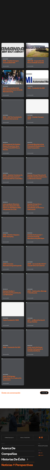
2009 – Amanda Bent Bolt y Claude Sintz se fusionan (36, 265)
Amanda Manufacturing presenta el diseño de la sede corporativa (35, 146)
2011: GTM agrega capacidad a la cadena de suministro (12, 378)
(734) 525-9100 (27, 437)
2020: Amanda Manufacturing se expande (12, 265)
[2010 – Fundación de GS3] (12, 330)
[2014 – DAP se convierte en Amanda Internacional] (12, 100)
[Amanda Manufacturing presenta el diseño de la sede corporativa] (37, 127)
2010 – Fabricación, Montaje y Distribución (36, 292)
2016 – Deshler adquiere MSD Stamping (11, 235)
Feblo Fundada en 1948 (11, 320)
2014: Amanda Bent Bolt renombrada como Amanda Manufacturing (12, 90)
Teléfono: (22, 437)
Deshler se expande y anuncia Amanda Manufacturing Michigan (35, 236)
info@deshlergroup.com (9, 437)
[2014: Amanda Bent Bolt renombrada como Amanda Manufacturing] (12, 71)
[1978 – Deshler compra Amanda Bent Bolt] (12, 44)
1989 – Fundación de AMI (36, 88)
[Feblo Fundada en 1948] (12, 309)
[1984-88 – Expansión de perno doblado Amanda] (37, 44)
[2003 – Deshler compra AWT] (37, 106)
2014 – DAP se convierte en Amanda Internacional (12, 118)
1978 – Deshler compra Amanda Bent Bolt (11, 62)
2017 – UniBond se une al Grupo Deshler (36, 321)
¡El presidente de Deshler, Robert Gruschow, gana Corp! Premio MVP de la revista (11, 147)
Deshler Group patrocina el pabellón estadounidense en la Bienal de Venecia (37, 176)
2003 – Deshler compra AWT (35, 118)
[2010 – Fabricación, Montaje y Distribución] (37, 274)
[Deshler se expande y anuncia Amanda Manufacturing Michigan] (37, 218)
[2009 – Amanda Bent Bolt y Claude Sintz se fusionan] (37, 246)
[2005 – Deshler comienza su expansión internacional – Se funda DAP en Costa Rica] (12, 158)
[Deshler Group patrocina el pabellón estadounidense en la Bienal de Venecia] (37, 158)
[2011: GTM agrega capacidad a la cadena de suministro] (12, 359)
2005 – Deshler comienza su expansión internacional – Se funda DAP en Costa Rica (13, 176)
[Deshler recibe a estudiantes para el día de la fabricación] (12, 274)
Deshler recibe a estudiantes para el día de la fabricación (12, 292)
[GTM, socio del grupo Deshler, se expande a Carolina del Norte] (37, 330)
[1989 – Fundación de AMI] (37, 71)
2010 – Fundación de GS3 (11, 347)
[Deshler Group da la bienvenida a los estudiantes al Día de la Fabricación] (37, 187)
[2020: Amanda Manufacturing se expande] (12, 246)
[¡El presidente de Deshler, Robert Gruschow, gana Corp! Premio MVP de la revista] (12, 127)
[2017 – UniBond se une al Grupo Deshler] (37, 303)
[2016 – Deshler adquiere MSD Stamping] (12, 218)
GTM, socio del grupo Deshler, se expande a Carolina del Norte (35, 349)
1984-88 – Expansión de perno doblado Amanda (35, 62)
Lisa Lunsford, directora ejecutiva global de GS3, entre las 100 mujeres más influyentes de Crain (12, 206)
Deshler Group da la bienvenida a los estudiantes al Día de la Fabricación (35, 206)
